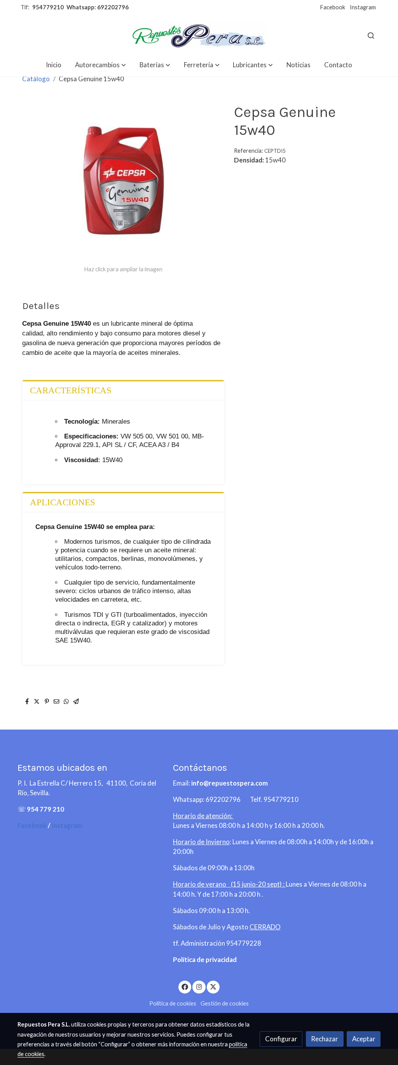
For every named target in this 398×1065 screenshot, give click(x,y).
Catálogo (36, 79)
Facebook (332, 7)
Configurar (281, 1039)
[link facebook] (185, 986)
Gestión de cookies (225, 1003)
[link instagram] (199, 986)
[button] (100, 64)
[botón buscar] (371, 35)
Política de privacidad (205, 959)
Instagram (363, 7)
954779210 (48, 7)
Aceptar (363, 1039)
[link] (199, 35)
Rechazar (324, 1039)
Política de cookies (172, 1003)
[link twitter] (213, 986)
